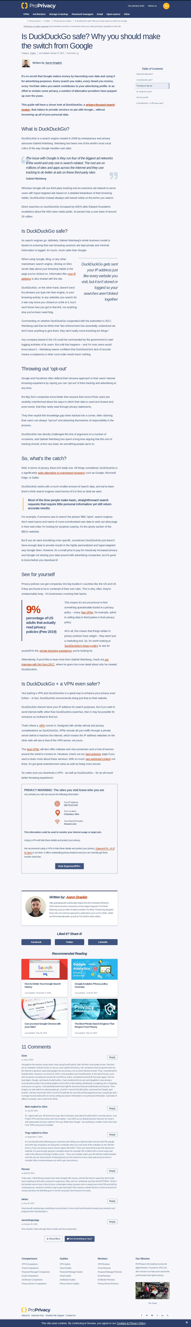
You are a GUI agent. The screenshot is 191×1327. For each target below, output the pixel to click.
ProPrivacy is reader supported (36, 26)
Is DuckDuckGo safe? (144, 80)
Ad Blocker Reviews (106, 1280)
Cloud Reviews (104, 1268)
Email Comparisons (30, 1276)
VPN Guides (65, 1264)
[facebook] (142, 1315)
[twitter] (147, 1315)
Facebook (36, 942)
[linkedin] (162, 1315)
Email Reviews (104, 1276)
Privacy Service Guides (62, 21)
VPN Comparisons (30, 1264)
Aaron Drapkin (53, 62)
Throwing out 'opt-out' (144, 86)
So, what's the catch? (144, 92)
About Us (26, 1315)
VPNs (26, 14)
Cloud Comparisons (30, 1268)
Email (100, 14)
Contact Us (70, 1315)
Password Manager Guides (71, 1272)
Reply (112, 1057)
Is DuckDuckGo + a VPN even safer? (149, 103)
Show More (54, 1239)
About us (152, 6)
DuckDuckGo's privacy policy (81, 645)
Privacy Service (35, 21)
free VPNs (87, 612)
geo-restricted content (98, 758)
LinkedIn (102, 942)
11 (78, 53)
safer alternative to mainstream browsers (61, 472)
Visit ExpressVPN (68, 866)
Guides (47, 21)
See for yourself (142, 97)
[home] (24, 21)
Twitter (69, 942)
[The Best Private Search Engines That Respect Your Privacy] (94, 1018)
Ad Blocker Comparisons (32, 1280)
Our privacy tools (136, 6)
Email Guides (65, 1276)
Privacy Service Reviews (108, 1284)
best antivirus (93, 753)
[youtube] (152, 1315)
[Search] (166, 6)
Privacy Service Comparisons (34, 1284)
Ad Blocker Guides (67, 1280)
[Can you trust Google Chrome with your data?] (44, 1018)
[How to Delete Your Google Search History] (44, 978)
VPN (42, 725)
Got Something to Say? (80, 1239)
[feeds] (168, 1315)
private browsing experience (55, 650)
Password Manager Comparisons (36, 1272)
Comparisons (29, 1258)
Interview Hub (37, 1315)
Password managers (82, 14)
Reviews (102, 1258)
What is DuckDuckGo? (144, 74)
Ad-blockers (39, 14)
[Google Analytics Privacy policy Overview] (94, 978)
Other (127, 14)
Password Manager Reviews (110, 1272)
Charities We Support (54, 1315)
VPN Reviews (104, 1264)
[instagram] (157, 1315)
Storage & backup (58, 14)
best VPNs (33, 749)
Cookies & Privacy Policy (131, 1323)
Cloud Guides (65, 1268)
